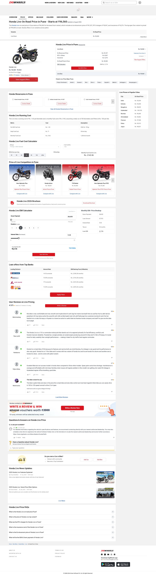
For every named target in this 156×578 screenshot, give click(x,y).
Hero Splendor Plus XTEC (101, 183)
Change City (81, 45)
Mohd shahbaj (17, 317)
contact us (13, 556)
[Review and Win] (62, 408)
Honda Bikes (21, 544)
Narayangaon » (133, 82)
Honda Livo (15, 25)
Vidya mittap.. (17, 369)
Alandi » (72, 82)
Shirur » (93, 82)
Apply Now (61, 295)
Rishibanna (17, 352)
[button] (103, 2)
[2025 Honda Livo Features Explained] (105, 477)
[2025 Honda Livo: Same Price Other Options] (105, 492)
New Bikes (15, 544)
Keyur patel (17, 336)
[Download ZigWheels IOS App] (123, 564)
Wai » (86, 82)
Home (10, 544)
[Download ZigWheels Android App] (108, 564)
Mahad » (114, 82)
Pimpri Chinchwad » (62, 82)
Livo (26, 544)
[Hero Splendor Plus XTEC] (101, 172)
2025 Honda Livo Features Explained (20, 472)
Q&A (82, 17)
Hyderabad (124, 110)
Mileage (12, 145)
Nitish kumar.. (17, 385)
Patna (122, 123)
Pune (19, 72)
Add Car (86, 459)
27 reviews (17, 75)
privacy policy (60, 553)
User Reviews (62, 17)
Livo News (61, 501)
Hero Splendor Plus (21, 183)
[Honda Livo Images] (31, 54)
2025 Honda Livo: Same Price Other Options (23, 487)
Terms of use (59, 550)
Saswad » (79, 82)
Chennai (123, 120)
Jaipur (122, 126)
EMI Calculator (61, 64)
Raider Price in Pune (75, 189)
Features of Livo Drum (140, 53)
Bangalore (124, 107)
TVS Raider (75, 183)
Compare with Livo (22, 194)
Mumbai (123, 113)
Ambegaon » (123, 82)
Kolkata (123, 104)
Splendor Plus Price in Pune (22, 189)
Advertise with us (15, 553)
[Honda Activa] (48, 172)
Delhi (122, 100)
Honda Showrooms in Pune (64, 109)
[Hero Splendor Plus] (22, 172)
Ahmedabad (124, 117)
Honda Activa (48, 183)
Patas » (99, 82)
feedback (58, 556)
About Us (12, 550)
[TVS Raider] (75, 172)
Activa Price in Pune (48, 189)
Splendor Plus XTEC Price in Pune (101, 189)
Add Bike (99, 459)
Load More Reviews (62, 397)
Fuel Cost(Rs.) (67, 145)
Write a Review (24, 75)
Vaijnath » (107, 82)
